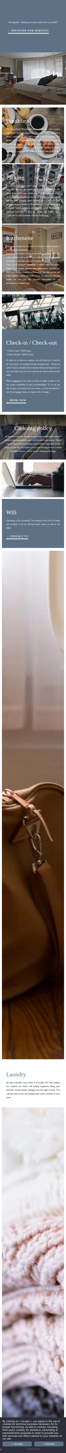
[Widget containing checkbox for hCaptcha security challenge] (30, 756)
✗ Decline (49, 1443)
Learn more (33, 1449)
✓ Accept (17, 1443)
